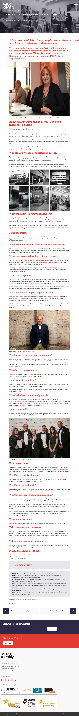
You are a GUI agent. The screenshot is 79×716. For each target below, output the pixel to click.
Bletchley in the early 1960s (48, 262)
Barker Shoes (36, 401)
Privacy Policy (14, 714)
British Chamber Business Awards (19, 401)
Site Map (5, 714)
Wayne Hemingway (53, 296)
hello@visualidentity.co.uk (9, 670)
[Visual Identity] (10, 7)
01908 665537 (6, 672)
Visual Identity (60, 50)
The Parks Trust (63, 469)
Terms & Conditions (26, 714)
